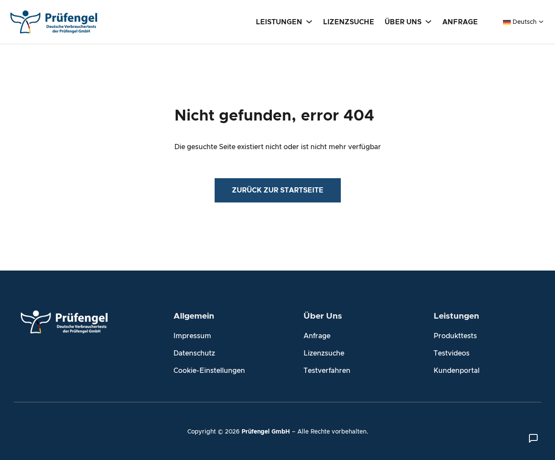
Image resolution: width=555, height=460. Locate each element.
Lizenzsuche (324, 353)
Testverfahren (327, 370)
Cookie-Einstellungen (209, 370)
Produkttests (455, 336)
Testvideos (452, 353)
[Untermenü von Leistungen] (309, 21)
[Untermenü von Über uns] (428, 21)
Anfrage (317, 336)
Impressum (192, 336)
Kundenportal (457, 370)
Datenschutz (194, 353)
